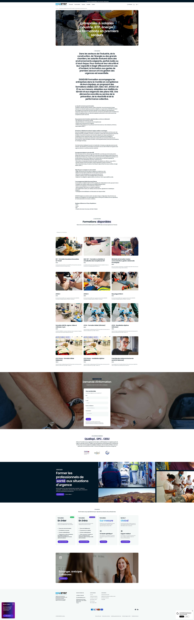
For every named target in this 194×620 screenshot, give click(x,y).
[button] (129, 4)
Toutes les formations (63, 541)
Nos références (60, 494)
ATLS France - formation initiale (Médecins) (65, 359)
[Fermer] (13, 604)
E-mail (87, 400)
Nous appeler (8, 615)
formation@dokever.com (80, 597)
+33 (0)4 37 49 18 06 (80, 595)
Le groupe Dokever (125, 541)
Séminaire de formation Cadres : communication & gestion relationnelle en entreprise (123, 260)
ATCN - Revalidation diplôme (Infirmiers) (120, 326)
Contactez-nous (63, 578)
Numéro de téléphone (89, 405)
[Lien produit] (69, 252)
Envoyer (88, 419)
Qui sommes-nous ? (93, 599)
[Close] (192, 610)
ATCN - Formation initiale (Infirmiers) (94, 325)
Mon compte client (93, 602)
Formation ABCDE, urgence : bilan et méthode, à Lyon (66, 326)
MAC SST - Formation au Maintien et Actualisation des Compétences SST (94, 260)
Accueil (57, 8)
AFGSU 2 (86, 294)
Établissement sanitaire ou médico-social (108, 596)
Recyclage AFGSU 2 (117, 294)
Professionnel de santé (105, 594)
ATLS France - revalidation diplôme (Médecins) (94, 359)
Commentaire (88, 410)
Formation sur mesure (93, 597)
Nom (86, 395)
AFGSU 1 (58, 294)
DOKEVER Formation (61, 616)
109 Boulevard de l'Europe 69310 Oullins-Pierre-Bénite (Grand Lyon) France (81, 601)
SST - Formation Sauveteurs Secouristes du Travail (67, 260)
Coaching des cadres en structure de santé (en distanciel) (122, 359)
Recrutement (92, 601)
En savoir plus (103, 541)
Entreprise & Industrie (105, 597)
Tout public (103, 599)
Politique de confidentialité (183, 614)
